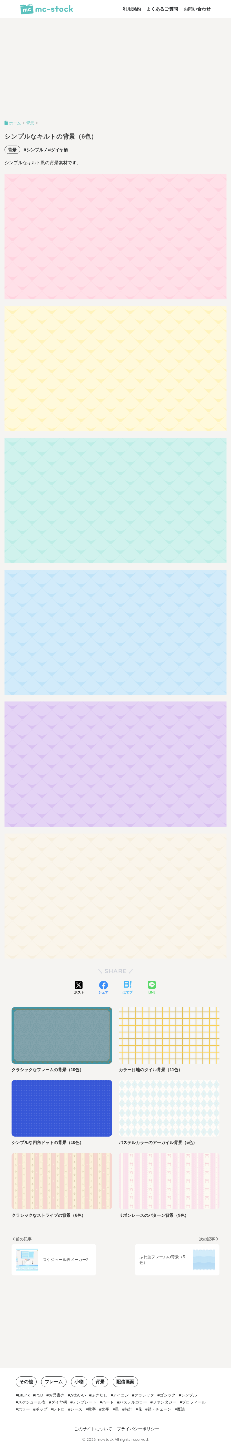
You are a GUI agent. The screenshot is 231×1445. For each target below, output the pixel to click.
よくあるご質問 (162, 8)
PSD (39, 1395)
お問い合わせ (197, 8)
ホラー (24, 1409)
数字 (92, 1409)
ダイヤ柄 (59, 149)
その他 (26, 1381)
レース (76, 1409)
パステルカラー (133, 1402)
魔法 (181, 1409)
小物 (79, 1381)
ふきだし (99, 1395)
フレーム (54, 1381)
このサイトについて (93, 1429)
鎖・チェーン (159, 1409)
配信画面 (125, 1381)
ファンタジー (164, 1402)
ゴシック (168, 1395)
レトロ (59, 1409)
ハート (108, 1402)
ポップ (41, 1409)
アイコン (121, 1395)
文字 (105, 1409)
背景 (12, 149)
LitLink (24, 1395)
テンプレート (84, 1402)
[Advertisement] (115, 71)
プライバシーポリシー (138, 1429)
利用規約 (132, 8)
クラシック (144, 1395)
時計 (128, 1409)
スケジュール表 (32, 1402)
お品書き (57, 1395)
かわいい (78, 1395)
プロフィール (194, 1402)
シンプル (34, 149)
